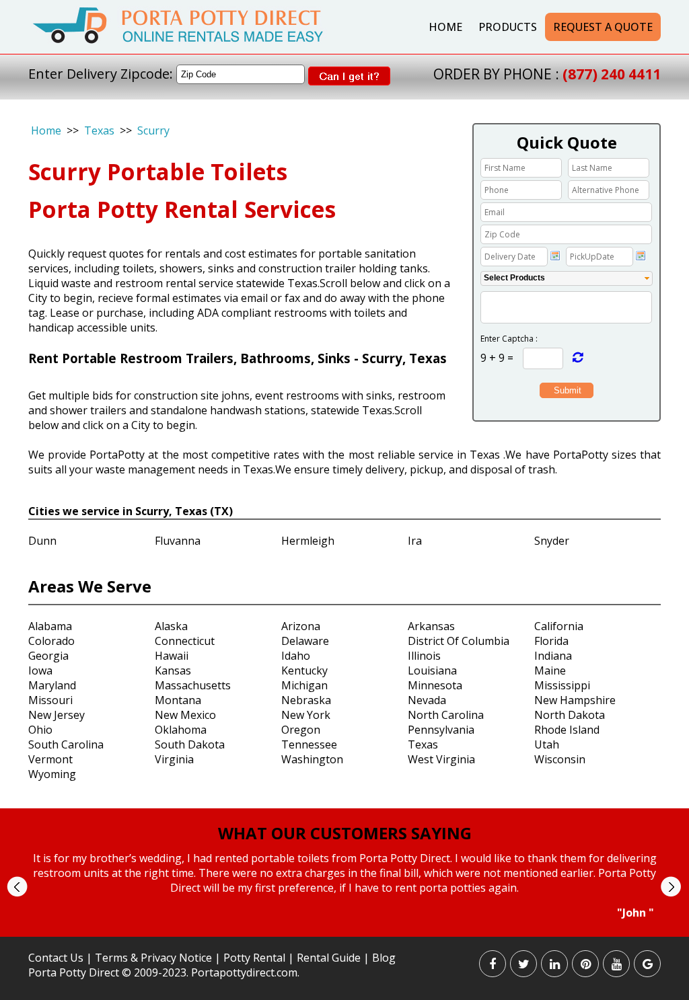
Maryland (52, 685)
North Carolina (446, 714)
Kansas (173, 670)
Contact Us (55, 957)
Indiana (553, 655)
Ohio (40, 729)
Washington (312, 759)
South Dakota (190, 744)
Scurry (153, 130)
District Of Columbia (458, 640)
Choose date (555, 255)
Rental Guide (330, 957)
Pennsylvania (441, 729)
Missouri (50, 700)
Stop (350, 932)
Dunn (42, 540)
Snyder (551, 540)
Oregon (300, 729)
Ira (415, 540)
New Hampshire (575, 700)
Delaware (305, 640)
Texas (99, 130)
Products (507, 27)
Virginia (174, 759)
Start (339, 932)
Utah (546, 744)
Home (445, 27)
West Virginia (441, 759)
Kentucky (304, 670)
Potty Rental (254, 957)
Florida (551, 640)
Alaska (171, 626)
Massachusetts (193, 685)
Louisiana (432, 670)
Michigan (304, 685)
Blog (384, 957)
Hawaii (171, 655)
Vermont (50, 759)
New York (305, 714)
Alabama (50, 626)
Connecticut (185, 640)
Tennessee (309, 744)
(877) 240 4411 (612, 74)
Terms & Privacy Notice (153, 957)
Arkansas (431, 626)
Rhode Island (567, 729)
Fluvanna (178, 540)
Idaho (295, 655)
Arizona (300, 626)
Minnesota (435, 685)
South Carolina (66, 744)
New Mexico (185, 714)
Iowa (40, 670)
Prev (17, 886)
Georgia (48, 655)
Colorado (51, 640)
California (558, 626)
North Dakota (569, 714)
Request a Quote (603, 27)
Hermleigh (307, 540)
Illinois (424, 655)
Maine (550, 670)
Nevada (427, 700)
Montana (178, 700)
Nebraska (306, 700)
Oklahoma (181, 729)
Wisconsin (559, 759)
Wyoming (52, 774)
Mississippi (562, 685)
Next (670, 886)
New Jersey (56, 714)
